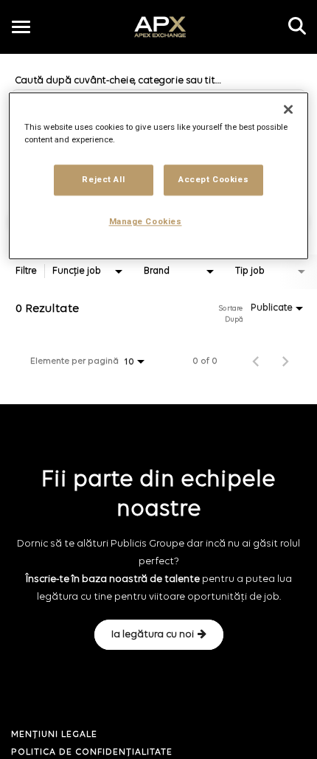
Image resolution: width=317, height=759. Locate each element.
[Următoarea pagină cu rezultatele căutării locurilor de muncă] (285, 361)
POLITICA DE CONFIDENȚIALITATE (92, 752)
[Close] (288, 110)
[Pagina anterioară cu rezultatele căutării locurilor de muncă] (256, 361)
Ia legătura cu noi (152, 634)
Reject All (103, 180)
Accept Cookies (213, 180)
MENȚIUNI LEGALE (54, 734)
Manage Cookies (145, 222)
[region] (159, 176)
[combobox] (88, 271)
